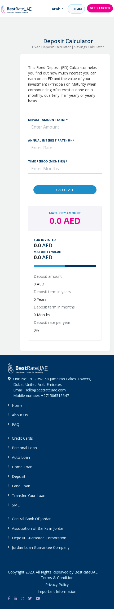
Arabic (57, 8)
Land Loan (21, 485)
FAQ (15, 424)
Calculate (65, 189)
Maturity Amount (65, 213)
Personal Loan (24, 447)
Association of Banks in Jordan (38, 528)
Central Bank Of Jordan (31, 518)
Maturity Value (47, 252)
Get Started (100, 8)
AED (47, 245)
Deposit (18, 476)
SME (16, 505)
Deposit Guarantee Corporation (39, 537)
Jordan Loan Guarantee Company (40, 547)
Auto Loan (21, 457)
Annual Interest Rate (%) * (51, 140)
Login (76, 8)
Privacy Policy (57, 584)
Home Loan (22, 466)
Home (17, 405)
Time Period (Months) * (47, 161)
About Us (20, 414)
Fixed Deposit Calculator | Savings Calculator (68, 47)
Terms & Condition (57, 577)
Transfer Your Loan (28, 495)
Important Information (57, 591)
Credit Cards (22, 438)
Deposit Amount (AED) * (48, 120)
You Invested (45, 240)
